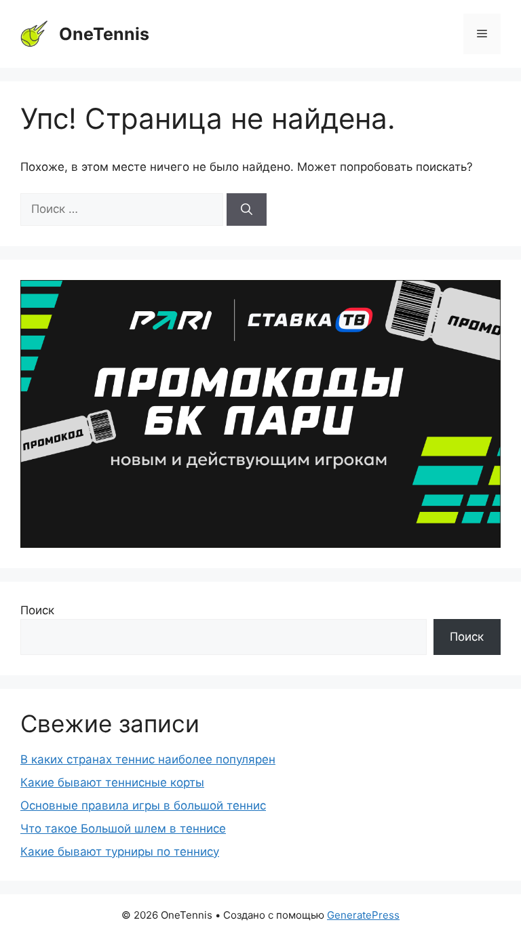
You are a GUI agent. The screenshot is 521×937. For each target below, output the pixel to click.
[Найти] (247, 209)
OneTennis (104, 34)
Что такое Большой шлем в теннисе (123, 828)
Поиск (37, 610)
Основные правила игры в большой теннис (143, 805)
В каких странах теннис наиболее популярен (147, 759)
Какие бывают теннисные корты (112, 782)
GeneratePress (363, 915)
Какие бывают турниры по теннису (119, 851)
